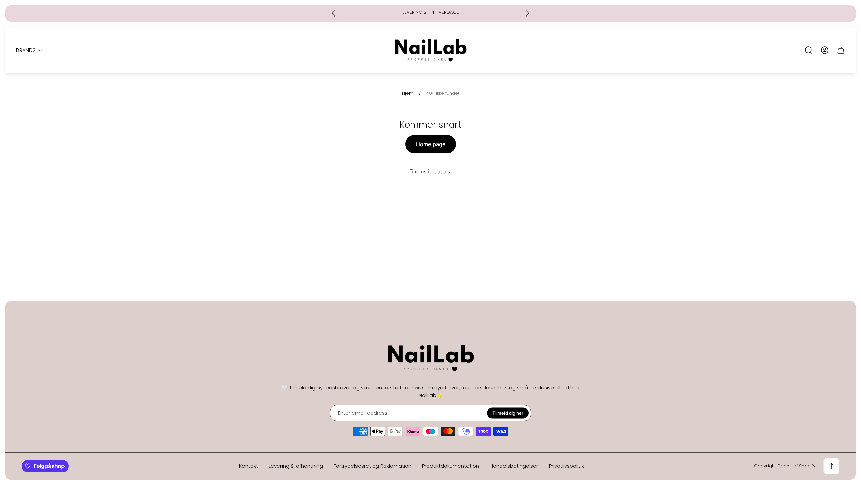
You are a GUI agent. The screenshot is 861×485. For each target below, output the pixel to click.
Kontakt (248, 466)
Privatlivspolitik (566, 466)
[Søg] (808, 50)
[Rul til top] (831, 466)
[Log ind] (824, 50)
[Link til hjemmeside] (430, 358)
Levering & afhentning (296, 466)
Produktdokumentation (450, 466)
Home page (430, 144)
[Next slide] (527, 13)
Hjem (407, 93)
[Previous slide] (334, 13)
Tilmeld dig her (507, 413)
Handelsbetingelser (514, 466)
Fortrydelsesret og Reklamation (372, 466)
